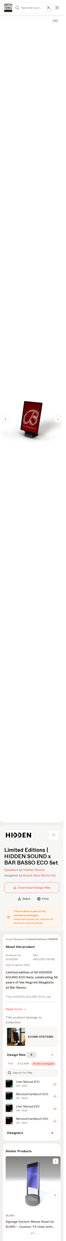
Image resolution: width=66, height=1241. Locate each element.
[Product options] (55, 1161)
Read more (14, 1009)
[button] (31, 1233)
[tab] (10, 1063)
